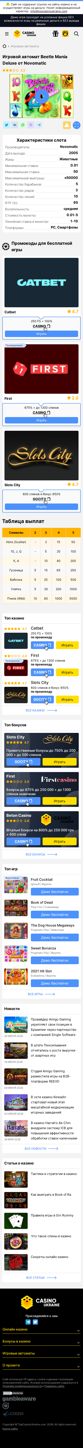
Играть (41, 334)
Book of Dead (42, 902)
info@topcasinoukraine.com (48, 11)
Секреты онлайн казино (49, 1257)
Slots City (12, 485)
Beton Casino (18, 815)
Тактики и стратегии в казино (54, 1174)
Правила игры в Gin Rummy (52, 1215)
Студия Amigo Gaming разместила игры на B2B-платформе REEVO (51, 1076)
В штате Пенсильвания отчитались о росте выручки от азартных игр (53, 1050)
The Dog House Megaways (52, 925)
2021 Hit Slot (41, 971)
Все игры (35, 994)
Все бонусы (35, 854)
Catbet (10, 312)
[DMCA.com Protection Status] (41, 1393)
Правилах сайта (54, 1386)
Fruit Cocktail (42, 879)
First (8, 398)
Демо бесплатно (55, 892)
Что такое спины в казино (51, 1236)
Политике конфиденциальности (22, 1386)
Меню (7, 34)
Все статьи (35, 1277)
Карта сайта (10, 1428)
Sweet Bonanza (43, 948)
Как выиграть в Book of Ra (51, 1195)
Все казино (35, 710)
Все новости (35, 1148)
